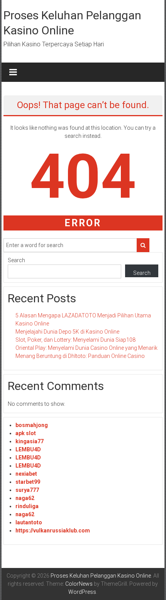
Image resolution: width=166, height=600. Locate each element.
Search (16, 260)
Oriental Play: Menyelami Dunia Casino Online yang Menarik (86, 348)
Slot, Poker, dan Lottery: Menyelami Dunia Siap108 (75, 340)
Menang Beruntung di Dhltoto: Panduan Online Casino (80, 356)
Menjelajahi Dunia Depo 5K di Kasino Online (67, 332)
